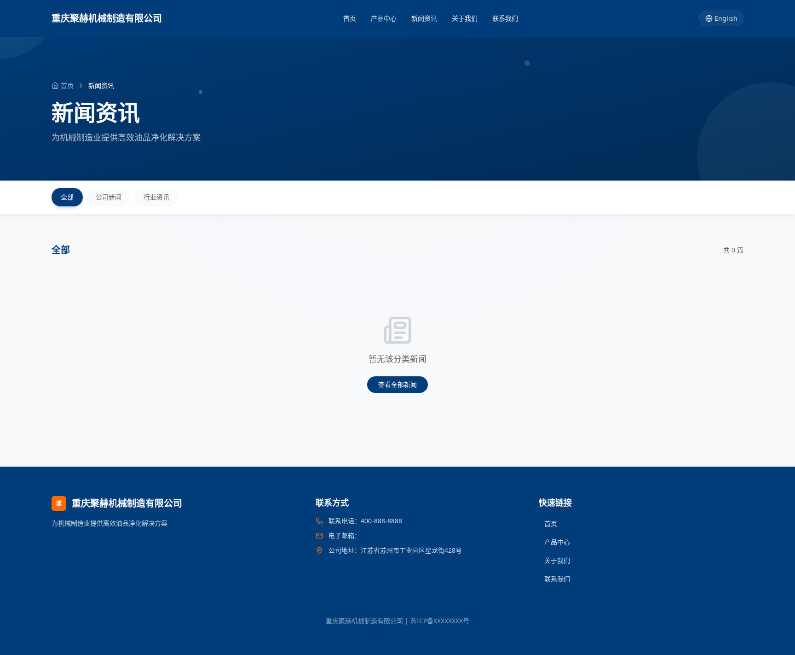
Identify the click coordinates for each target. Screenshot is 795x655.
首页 (349, 18)
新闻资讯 (424, 18)
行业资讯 (156, 197)
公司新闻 (108, 197)
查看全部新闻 (397, 384)
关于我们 (465, 18)
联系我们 (505, 18)
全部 (67, 197)
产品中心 (384, 18)
